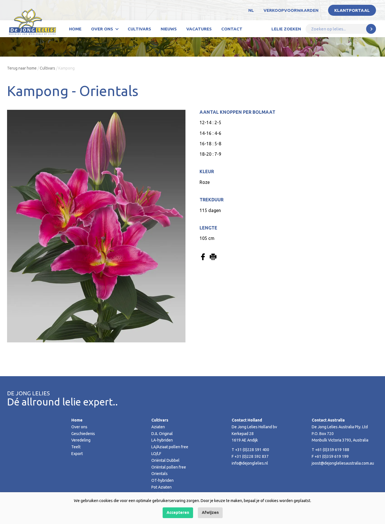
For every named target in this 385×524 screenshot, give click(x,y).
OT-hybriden (162, 480)
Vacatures (199, 29)
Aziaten (158, 427)
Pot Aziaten (161, 487)
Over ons (102, 29)
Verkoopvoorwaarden (291, 10)
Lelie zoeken (286, 29)
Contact (231, 29)
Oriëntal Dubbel (165, 460)
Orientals (159, 473)
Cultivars (139, 29)
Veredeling (80, 440)
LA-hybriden (162, 440)
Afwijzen (210, 512)
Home (75, 29)
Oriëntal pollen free (168, 467)
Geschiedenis (83, 433)
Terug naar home (22, 68)
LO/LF (156, 453)
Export (77, 453)
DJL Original (162, 433)
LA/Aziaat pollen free (169, 447)
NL (251, 10)
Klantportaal (352, 10)
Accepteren (178, 512)
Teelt (76, 447)
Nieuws (169, 29)
